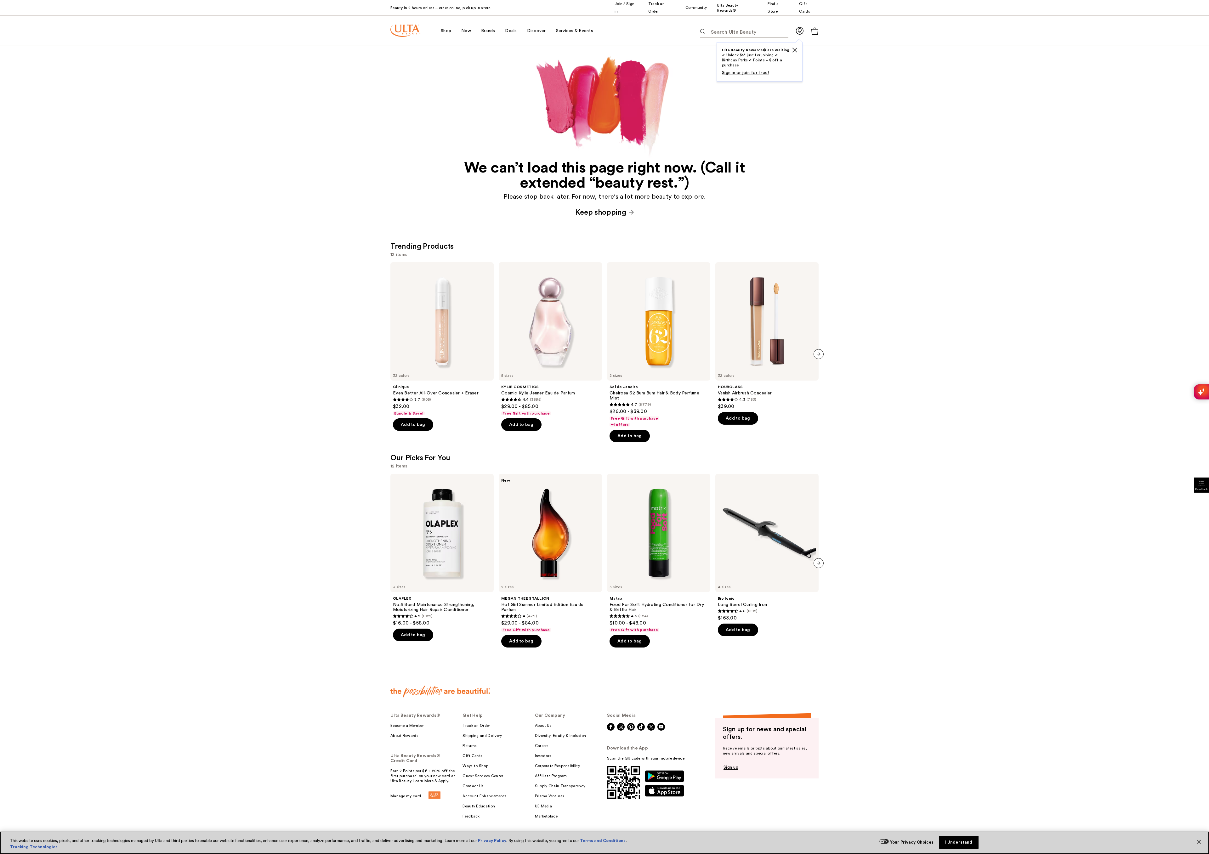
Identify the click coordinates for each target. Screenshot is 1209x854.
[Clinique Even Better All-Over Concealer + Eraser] (442, 339)
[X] (794, 50)
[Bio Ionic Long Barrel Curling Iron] (767, 547)
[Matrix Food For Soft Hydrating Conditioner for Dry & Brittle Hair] (658, 553)
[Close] (1199, 842)
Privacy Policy (492, 841)
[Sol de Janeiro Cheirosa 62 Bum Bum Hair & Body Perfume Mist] (658, 344)
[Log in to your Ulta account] (799, 30)
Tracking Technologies (34, 847)
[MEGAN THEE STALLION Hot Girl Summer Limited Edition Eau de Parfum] (550, 553)
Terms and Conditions (603, 841)
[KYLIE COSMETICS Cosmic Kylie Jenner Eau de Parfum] (550, 339)
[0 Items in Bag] (815, 31)
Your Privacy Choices (912, 842)
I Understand (959, 842)
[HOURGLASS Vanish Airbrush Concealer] (767, 336)
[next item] (819, 354)
